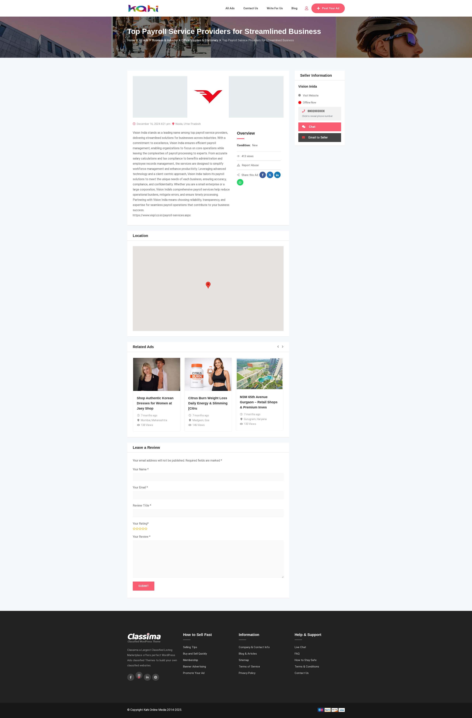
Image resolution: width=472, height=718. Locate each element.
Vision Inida (307, 86)
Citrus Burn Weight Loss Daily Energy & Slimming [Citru (259, 403)
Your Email (140, 487)
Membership (190, 660)
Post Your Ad (330, 8)
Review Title (142, 505)
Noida (179, 124)
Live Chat (300, 647)
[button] (208, 285)
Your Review (141, 536)
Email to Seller (318, 137)
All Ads (230, 8)
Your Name (141, 469)
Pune (144, 409)
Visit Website (311, 95)
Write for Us (275, 8)
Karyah (142, 398)
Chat (311, 127)
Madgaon (249, 420)
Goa (258, 420)
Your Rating (141, 523)
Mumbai (197, 420)
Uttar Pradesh (192, 124)
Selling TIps (190, 647)
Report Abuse (250, 165)
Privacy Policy (247, 673)
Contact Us (302, 673)
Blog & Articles (248, 653)
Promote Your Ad (193, 673)
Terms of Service (249, 666)
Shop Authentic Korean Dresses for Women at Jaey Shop (206, 403)
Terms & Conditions (307, 666)
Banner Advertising (194, 666)
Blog (294, 8)
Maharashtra (156, 409)
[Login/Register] (306, 8)
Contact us (250, 8)
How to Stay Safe (306, 660)
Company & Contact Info (254, 647)
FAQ (297, 653)
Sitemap (244, 660)
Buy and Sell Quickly (195, 653)
